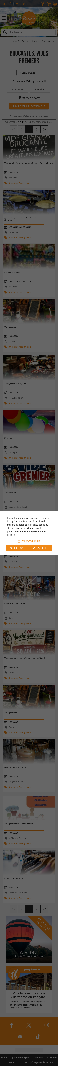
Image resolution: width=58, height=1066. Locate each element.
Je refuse (19, 548)
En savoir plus (30, 541)
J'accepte (42, 548)
